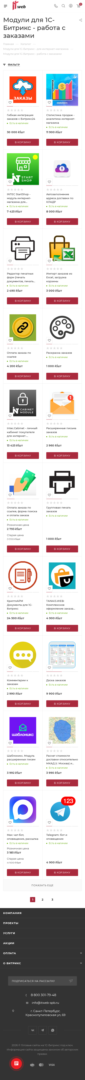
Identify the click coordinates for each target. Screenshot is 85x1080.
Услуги (9, 933)
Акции (8, 943)
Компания (12, 913)
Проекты (10, 923)
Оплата (9, 953)
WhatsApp (52, 1030)
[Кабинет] (71, 6)
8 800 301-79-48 (43, 995)
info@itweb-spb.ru (45, 1003)
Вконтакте (32, 1030)
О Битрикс (12, 963)
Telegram (42, 1030)
